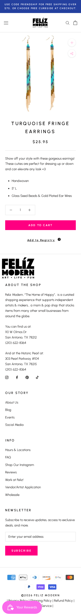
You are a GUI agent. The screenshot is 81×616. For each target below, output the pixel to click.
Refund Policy (63, 601)
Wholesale (12, 495)
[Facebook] (17, 377)
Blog (8, 410)
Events (9, 417)
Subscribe (21, 550)
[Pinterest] (27, 377)
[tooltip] (59, 239)
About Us (11, 402)
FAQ (8, 457)
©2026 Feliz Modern (40, 595)
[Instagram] (6, 377)
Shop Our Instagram (19, 465)
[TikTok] (37, 377)
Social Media (14, 425)
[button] (40, 238)
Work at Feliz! (14, 480)
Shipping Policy (41, 601)
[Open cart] (75, 23)
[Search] (68, 23)
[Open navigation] (6, 23)
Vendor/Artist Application (23, 487)
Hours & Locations (17, 450)
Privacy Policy (18, 601)
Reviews (11, 472)
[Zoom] (72, 42)
